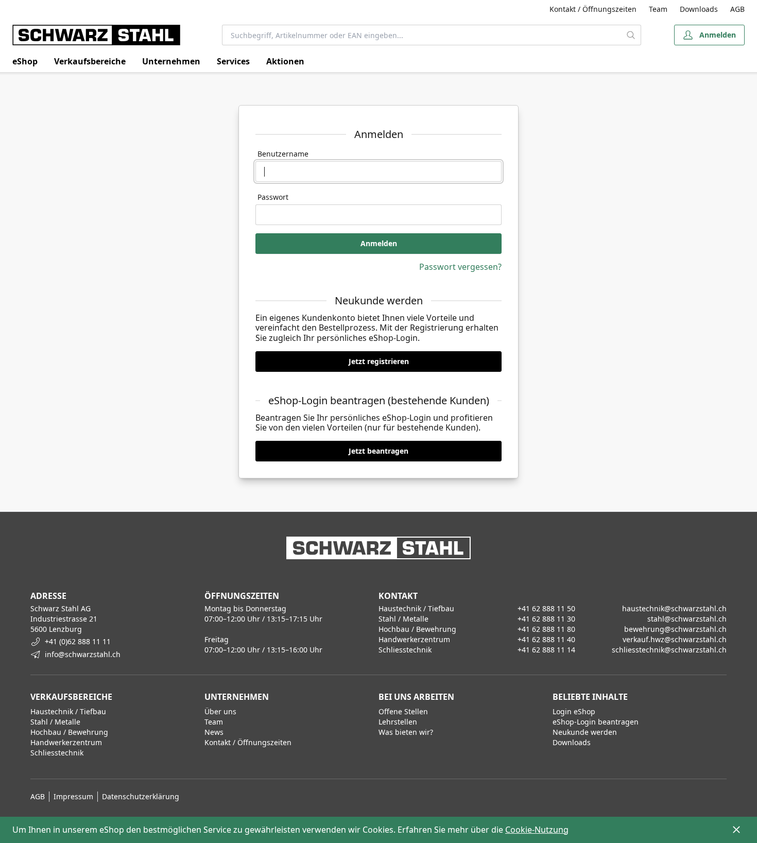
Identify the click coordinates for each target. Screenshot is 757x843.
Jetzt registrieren (379, 361)
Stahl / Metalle (55, 722)
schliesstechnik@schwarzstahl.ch (669, 650)
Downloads (699, 9)
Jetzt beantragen (378, 451)
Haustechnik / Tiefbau (68, 711)
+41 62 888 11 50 (546, 608)
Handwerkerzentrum (66, 742)
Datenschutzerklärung (140, 796)
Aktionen (285, 61)
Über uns (220, 711)
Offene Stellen (403, 711)
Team (658, 9)
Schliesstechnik (56, 753)
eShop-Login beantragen (596, 722)
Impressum (73, 796)
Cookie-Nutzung (537, 829)
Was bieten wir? (405, 732)
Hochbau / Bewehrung (69, 732)
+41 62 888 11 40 (546, 639)
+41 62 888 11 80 (546, 629)
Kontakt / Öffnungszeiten (592, 9)
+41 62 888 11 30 (546, 619)
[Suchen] (631, 35)
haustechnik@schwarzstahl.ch (674, 608)
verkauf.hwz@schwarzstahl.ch (675, 639)
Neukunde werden (585, 732)
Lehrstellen (397, 722)
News (213, 732)
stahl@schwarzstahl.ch (687, 619)
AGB (737, 9)
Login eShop (574, 711)
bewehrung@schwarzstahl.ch (675, 629)
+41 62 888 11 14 (546, 650)
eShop (25, 61)
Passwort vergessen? (460, 266)
